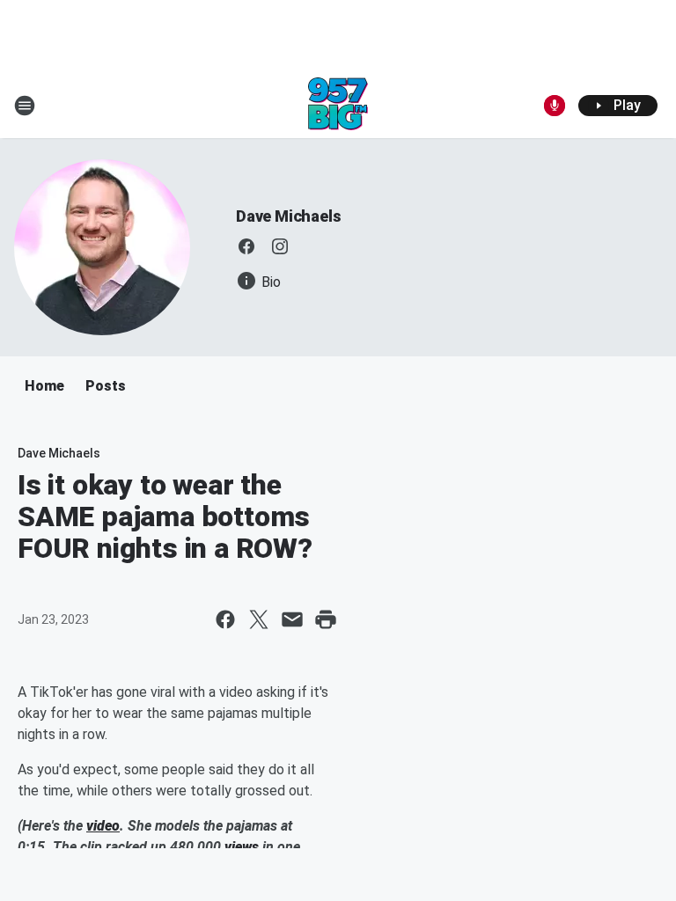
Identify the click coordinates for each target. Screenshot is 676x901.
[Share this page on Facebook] (225, 619)
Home (44, 385)
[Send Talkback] (554, 105)
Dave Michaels (288, 216)
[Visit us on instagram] (279, 246)
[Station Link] (338, 105)
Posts (105, 385)
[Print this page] (325, 619)
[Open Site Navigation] (24, 105)
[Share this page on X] (258, 619)
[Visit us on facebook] (246, 246)
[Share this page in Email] (292, 619)
